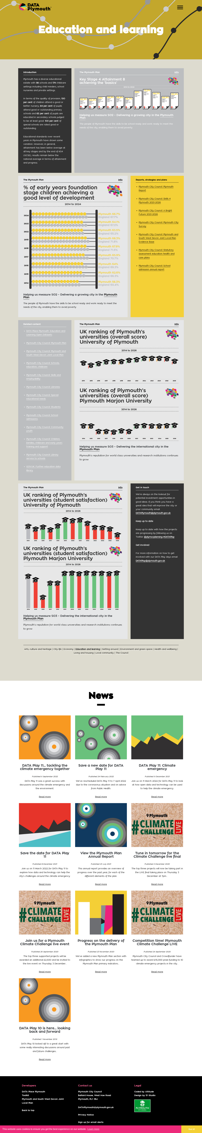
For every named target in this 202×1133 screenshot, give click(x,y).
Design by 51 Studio (144, 1095)
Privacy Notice (86, 1114)
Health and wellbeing (166, 649)
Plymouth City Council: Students (43, 407)
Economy (68, 649)
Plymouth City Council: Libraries (43, 387)
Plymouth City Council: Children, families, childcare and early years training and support (44, 442)
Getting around (110, 649)
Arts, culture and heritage (37, 649)
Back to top (28, 1110)
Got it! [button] (192, 1129)
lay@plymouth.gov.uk (150, 561)
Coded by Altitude (144, 1091)
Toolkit (25, 1095)
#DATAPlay (168, 537)
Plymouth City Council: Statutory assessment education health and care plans (156, 253)
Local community (105, 653)
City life (58, 649)
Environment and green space (136, 649)
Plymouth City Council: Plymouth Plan (46, 343)
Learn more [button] (93, 1129)
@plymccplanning (153, 537)
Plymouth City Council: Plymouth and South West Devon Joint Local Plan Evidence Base (158, 238)
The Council (122, 653)
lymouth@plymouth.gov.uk (153, 513)
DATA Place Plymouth (33, 1091)
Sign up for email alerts (90, 1122)
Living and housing (83, 653)
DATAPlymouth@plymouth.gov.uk (96, 1107)
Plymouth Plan (90, 449)
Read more (45, 797)
